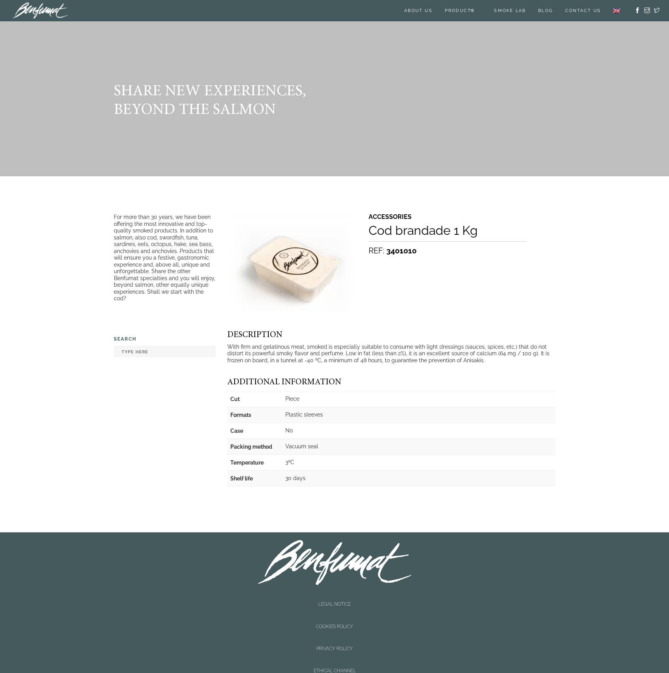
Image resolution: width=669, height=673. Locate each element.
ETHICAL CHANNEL (335, 616)
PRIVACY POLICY (334, 610)
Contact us (583, 10)
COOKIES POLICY (334, 603)
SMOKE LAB (510, 10)
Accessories (390, 217)
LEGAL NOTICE (334, 596)
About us (418, 10)
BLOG (545, 10)
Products (460, 10)
